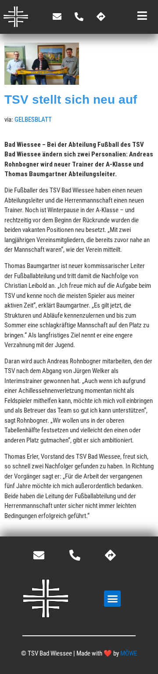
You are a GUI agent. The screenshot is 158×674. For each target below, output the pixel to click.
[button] (112, 599)
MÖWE (128, 653)
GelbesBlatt (33, 119)
